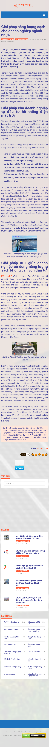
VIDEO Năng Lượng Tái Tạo (35, 667)
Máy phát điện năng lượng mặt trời (35, 675)
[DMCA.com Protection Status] (34, 735)
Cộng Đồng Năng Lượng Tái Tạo (31, 732)
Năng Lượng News (7, 42)
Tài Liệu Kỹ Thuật (34, 652)
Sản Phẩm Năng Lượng (12, 666)
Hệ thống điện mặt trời (34, 660)
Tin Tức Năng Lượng (21, 39)
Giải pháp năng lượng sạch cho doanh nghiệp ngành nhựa (23, 31)
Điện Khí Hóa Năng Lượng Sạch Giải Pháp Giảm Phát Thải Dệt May (29, 583)
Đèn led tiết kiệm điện (12, 659)
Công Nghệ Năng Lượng (34, 637)
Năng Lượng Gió (10, 644)
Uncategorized (9, 674)
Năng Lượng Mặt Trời (22, 541)
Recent (5, 530)
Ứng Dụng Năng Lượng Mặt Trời (34, 630)
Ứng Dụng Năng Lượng (34, 645)
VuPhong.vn (42, 448)
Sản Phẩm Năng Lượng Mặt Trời (12, 652)
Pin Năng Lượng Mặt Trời (11, 637)
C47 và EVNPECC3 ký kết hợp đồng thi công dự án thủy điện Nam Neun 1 (29, 600)
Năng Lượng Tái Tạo (8, 39)
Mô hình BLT (7, 276)
